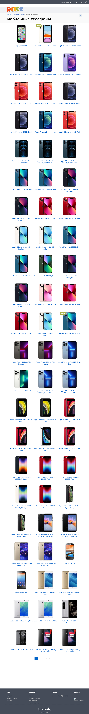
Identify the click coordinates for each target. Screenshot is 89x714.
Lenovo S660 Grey (21, 592)
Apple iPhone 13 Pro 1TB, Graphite (21, 363)
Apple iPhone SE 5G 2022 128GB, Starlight (21, 507)
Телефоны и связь (18, 14)
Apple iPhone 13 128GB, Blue (21, 189)
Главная (9, 14)
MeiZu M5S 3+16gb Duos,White (21, 621)
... (53, 659)
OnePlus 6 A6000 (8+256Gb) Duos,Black (45, 650)
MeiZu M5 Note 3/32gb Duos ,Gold (45, 593)
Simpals (44, 709)
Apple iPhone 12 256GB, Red (21, 103)
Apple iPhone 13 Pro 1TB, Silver (21, 391)
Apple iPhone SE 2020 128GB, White (45, 449)
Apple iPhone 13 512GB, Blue (69, 333)
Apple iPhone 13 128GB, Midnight (70, 190)
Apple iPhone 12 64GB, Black (69, 103)
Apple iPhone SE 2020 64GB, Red (69, 449)
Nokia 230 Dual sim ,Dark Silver (21, 650)
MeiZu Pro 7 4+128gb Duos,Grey (69, 622)
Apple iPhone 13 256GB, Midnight (70, 277)
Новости (9, 700)
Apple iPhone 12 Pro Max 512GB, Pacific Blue (45, 162)
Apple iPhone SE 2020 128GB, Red (70, 420)
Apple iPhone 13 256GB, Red (69, 304)
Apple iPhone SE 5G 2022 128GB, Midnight (21, 478)
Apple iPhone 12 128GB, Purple (69, 74)
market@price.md (63, 696)
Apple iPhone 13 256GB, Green (45, 276)
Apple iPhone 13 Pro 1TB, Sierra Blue (69, 363)
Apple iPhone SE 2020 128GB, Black (21, 420)
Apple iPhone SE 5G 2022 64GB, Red (45, 507)
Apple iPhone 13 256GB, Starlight (45, 334)
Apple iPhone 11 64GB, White (45, 46)
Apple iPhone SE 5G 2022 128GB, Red (45, 478)
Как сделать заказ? (34, 698)
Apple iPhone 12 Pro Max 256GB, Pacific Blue (21, 162)
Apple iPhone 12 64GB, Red (69, 132)
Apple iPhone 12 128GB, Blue (45, 74)
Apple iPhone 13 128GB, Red (45, 218)
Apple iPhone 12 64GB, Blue (45, 132)
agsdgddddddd (21, 46)
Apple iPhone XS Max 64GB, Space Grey (69, 507)
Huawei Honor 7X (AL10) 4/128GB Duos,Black (45, 535)
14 (57, 659)
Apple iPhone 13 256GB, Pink (45, 304)
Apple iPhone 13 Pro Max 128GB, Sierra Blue (45, 392)
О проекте (10, 696)
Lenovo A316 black (70, 563)
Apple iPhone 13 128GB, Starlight (21, 248)
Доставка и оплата (34, 700)
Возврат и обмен (12, 698)
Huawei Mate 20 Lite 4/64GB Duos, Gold (21, 564)
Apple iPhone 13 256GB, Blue (69, 247)
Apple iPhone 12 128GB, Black (69, 46)
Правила (31, 696)
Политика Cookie (34, 703)
